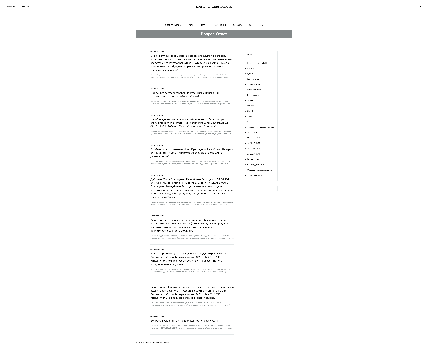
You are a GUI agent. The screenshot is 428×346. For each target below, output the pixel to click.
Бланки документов (256, 165)
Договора (237, 25)
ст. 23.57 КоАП (254, 154)
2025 (261, 25)
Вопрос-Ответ (12, 6)
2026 (250, 25)
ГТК (249, 122)
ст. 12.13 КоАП (254, 138)
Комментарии (219, 25)
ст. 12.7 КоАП (253, 133)
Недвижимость (254, 90)
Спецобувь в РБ (254, 175)
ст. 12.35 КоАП (254, 149)
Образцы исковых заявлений (260, 170)
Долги (203, 25)
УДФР (250, 117)
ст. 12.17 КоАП (254, 143)
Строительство (254, 84)
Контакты (26, 6)
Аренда (250, 68)
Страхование (253, 95)
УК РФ (191, 25)
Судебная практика (173, 25)
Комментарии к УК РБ (257, 63)
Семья (250, 100)
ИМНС (250, 111)
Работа (250, 106)
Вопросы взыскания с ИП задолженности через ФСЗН (184, 320)
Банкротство (253, 79)
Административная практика (260, 127)
